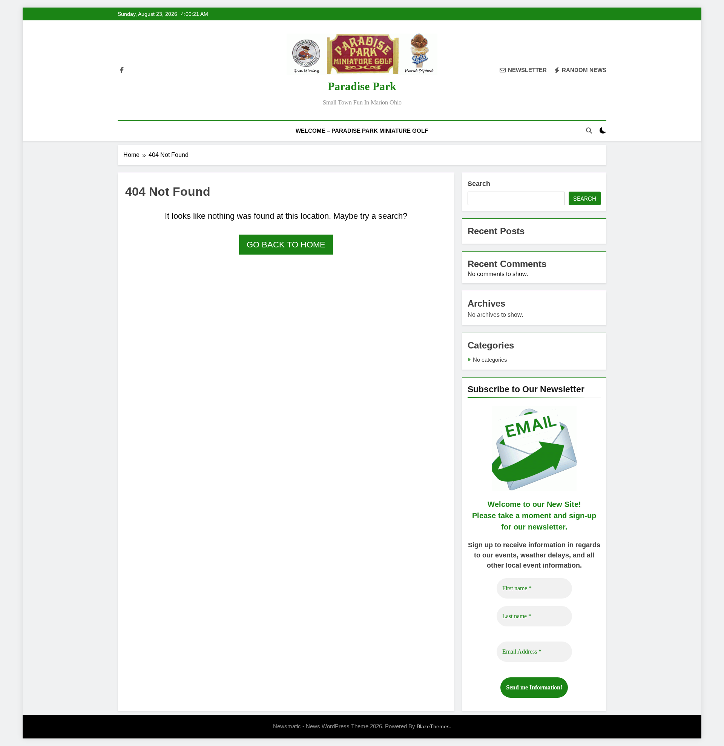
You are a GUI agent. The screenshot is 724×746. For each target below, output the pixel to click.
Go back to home (286, 244)
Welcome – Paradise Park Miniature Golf (362, 130)
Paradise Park (362, 86)
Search (479, 183)
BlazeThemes (433, 726)
